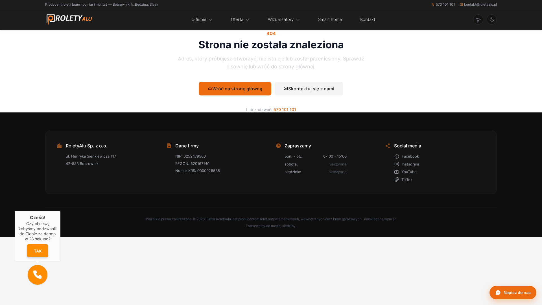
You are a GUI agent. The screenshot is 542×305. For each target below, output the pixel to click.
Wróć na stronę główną (237, 88)
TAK (37, 251)
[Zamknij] (60, 210)
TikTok (406, 179)
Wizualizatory (281, 19)
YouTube (409, 171)
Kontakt (367, 19)
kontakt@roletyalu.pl (480, 4)
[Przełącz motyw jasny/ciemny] (492, 19)
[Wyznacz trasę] (478, 19)
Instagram (410, 164)
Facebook (410, 156)
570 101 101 (445, 4)
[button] (37, 275)
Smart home (330, 19)
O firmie (198, 19)
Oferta (237, 19)
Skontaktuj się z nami (311, 88)
